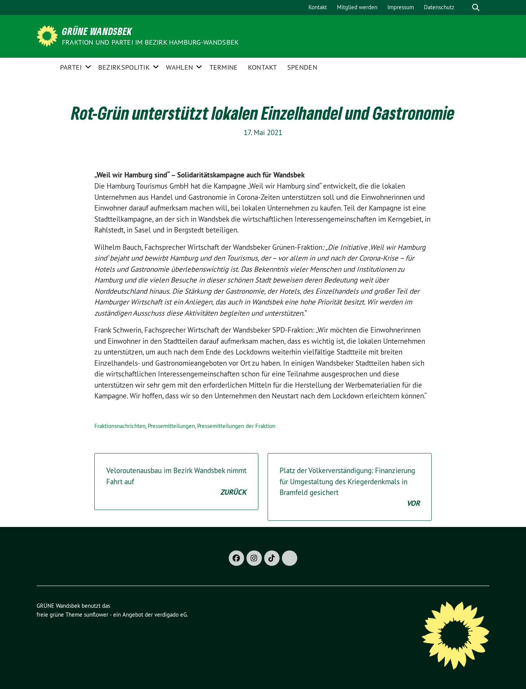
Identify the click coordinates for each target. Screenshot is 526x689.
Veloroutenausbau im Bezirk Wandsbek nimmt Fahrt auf (176, 481)
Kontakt (317, 7)
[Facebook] (236, 558)
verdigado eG (170, 614)
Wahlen (179, 67)
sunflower (96, 614)
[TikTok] (272, 558)
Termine (223, 67)
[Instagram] (254, 558)
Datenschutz (439, 7)
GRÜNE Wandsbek (97, 31)
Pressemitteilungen (171, 426)
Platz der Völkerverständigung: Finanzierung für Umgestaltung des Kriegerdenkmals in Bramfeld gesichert (350, 487)
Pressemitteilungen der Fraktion (236, 426)
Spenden (302, 67)
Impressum (400, 7)
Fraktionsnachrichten (120, 426)
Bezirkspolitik (124, 67)
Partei (71, 67)
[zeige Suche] (475, 7)
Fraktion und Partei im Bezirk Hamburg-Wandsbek (150, 42)
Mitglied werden (357, 7)
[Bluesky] (289, 558)
